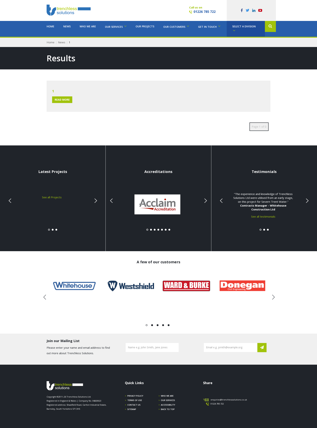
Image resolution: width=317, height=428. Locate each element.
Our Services (168, 400)
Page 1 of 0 (259, 126)
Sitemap (131, 409)
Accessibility (168, 404)
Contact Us (134, 404)
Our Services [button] (114, 26)
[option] (74, 286)
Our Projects (145, 26)
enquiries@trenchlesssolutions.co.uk (229, 399)
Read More (62, 99)
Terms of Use (134, 400)
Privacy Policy (135, 395)
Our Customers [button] (174, 26)
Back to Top (168, 409)
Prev (10, 201)
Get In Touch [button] (207, 26)
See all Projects (52, 197)
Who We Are (88, 26)
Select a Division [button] (244, 26)
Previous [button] (45, 296)
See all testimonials (263, 216)
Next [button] (272, 296)
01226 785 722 (205, 11)
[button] (270, 26)
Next (95, 201)
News (67, 26)
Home (50, 26)
